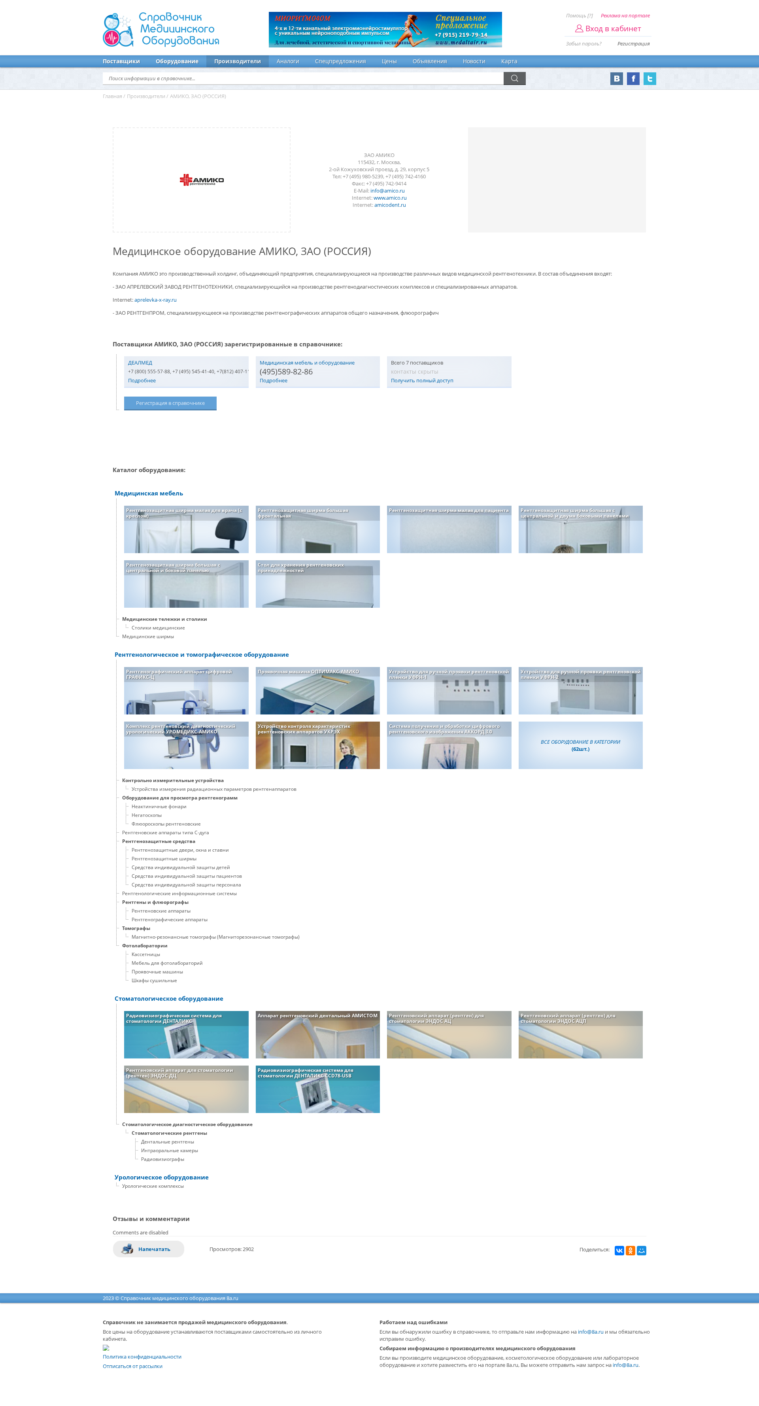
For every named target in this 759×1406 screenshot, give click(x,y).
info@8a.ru (591, 1331)
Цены (389, 61)
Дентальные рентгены (167, 1142)
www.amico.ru (390, 197)
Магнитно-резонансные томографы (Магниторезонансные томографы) (216, 937)
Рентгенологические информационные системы (179, 893)
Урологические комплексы (153, 1186)
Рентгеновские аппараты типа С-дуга (165, 832)
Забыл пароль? (584, 43)
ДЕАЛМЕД (140, 362)
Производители (237, 61)
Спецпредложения (340, 61)
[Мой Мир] (641, 1250)
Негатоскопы (147, 815)
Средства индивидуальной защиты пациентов (187, 876)
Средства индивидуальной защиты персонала (186, 885)
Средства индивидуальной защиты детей (181, 867)
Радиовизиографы (162, 1159)
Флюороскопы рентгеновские (166, 824)
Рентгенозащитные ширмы (164, 859)
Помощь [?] (579, 15)
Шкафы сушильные (154, 980)
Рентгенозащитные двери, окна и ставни (180, 850)
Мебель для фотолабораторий (167, 963)
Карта (509, 61)
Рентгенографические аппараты (170, 919)
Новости (474, 61)
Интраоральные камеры (169, 1150)
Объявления (430, 61)
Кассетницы (146, 954)
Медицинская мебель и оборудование (307, 362)
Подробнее (142, 380)
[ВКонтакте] (619, 1250)
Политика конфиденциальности (142, 1356)
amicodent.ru (390, 204)
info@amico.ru (387, 190)
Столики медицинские (158, 628)
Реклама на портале (625, 15)
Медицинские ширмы (148, 636)
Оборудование (177, 61)
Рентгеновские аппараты (161, 911)
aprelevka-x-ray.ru (155, 299)
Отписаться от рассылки (132, 1366)
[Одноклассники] (630, 1250)
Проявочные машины (157, 972)
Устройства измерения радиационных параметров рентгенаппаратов (214, 789)
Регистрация (633, 43)
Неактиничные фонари (159, 806)
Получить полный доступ (422, 380)
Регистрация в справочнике (170, 402)
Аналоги (288, 61)
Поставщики (121, 61)
